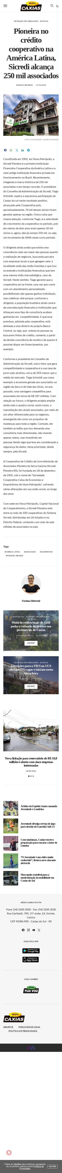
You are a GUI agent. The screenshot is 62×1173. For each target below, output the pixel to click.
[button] (57, 6)
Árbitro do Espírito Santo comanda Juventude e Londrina (39, 808)
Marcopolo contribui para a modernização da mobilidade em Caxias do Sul (37, 877)
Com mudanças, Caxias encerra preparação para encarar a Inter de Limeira (39, 842)
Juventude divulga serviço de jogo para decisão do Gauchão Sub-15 (38, 825)
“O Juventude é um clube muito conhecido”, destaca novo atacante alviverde (38, 860)
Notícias (44, 21)
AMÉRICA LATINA (13, 552)
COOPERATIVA (47, 552)
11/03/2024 (41, 85)
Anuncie (8, 1027)
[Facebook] (23, 930)
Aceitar (52, 1166)
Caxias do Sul (18, 617)
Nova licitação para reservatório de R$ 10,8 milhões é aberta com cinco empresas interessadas (31, 762)
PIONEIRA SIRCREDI (15, 556)
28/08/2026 (31, 771)
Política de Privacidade (23, 1031)
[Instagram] (28, 930)
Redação (24, 679)
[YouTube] (33, 930)
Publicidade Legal (29, 1027)
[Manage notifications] (9, 1152)
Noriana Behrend (24, 85)
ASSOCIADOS (30, 552)
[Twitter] (39, 930)
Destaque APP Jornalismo (26, 21)
